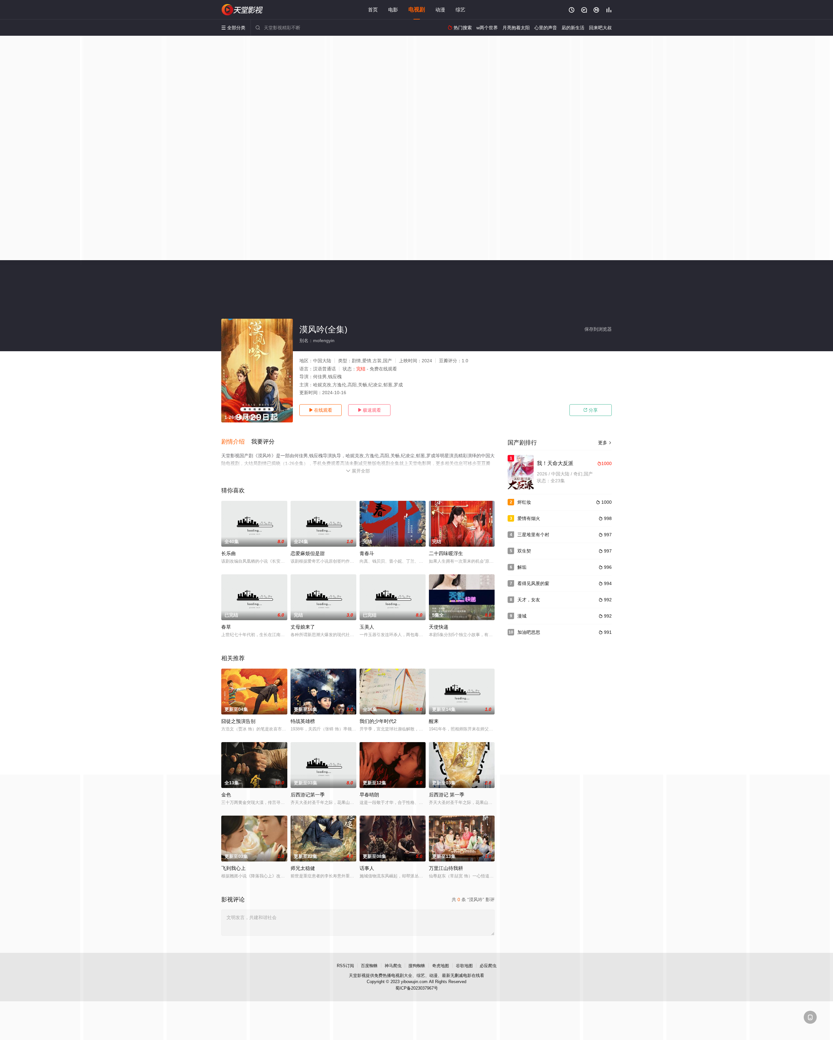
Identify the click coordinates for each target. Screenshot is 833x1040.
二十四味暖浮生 (446, 553)
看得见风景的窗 (533, 583)
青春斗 (367, 553)
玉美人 (367, 627)
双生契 (524, 550)
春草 (226, 627)
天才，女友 (528, 599)
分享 (590, 410)
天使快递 (438, 627)
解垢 (521, 567)
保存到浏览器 (598, 329)
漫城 (521, 616)
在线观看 (320, 410)
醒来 (434, 721)
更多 (605, 442)
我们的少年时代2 (378, 721)
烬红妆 (524, 502)
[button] (236, 442)
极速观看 (369, 410)
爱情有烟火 (528, 518)
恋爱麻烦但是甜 (308, 553)
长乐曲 (228, 553)
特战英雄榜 (303, 721)
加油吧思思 (528, 632)
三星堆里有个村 (533, 534)
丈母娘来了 (303, 627)
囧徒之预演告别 (238, 721)
